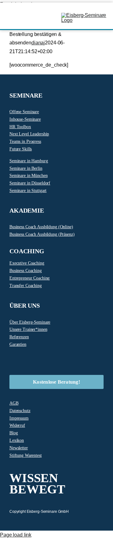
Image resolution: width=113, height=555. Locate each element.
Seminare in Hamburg (28, 161)
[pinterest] (31, 359)
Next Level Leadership (29, 134)
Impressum (19, 418)
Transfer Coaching (25, 285)
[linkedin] (51, 359)
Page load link (15, 534)
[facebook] (11, 359)
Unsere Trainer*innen (28, 329)
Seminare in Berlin (25, 168)
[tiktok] (41, 359)
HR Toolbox (20, 126)
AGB (14, 403)
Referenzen (19, 337)
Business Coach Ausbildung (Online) (41, 227)
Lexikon (16, 440)
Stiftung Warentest (25, 455)
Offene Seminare (24, 111)
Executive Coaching (26, 263)
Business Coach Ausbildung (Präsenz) (42, 234)
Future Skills (20, 149)
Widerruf (17, 425)
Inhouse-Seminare (25, 119)
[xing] (61, 359)
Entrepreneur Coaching (29, 278)
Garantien (17, 344)
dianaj (38, 42)
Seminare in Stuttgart (27, 190)
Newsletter (18, 448)
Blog (13, 433)
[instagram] (21, 359)
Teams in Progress (25, 141)
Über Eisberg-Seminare (29, 322)
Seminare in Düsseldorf (29, 183)
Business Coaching (25, 270)
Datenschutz (19, 410)
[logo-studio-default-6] (84, 15)
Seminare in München (28, 175)
